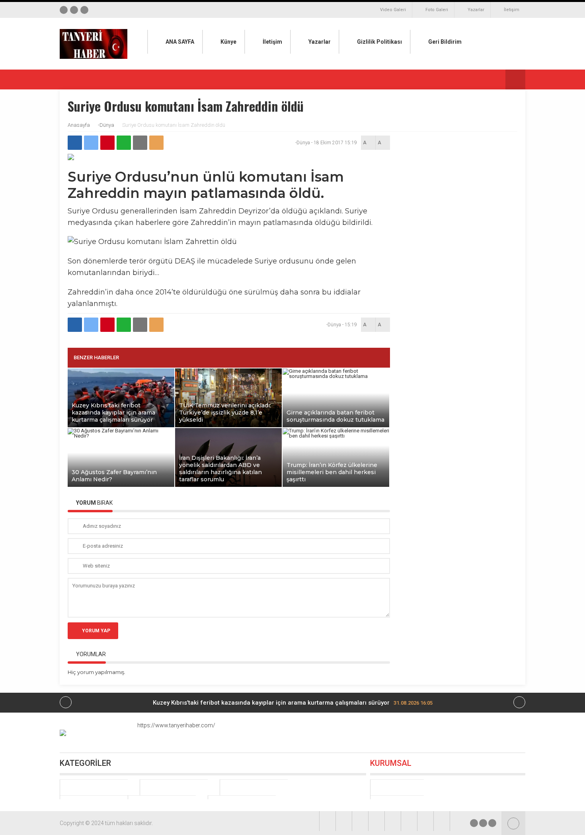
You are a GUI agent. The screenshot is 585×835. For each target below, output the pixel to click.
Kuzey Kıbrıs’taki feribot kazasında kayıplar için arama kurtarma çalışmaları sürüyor (293, 702)
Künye (228, 42)
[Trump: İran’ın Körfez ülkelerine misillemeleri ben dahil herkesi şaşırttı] (336, 436)
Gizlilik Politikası (379, 42)
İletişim (511, 9)
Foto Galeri (436, 9)
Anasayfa (79, 125)
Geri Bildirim (445, 42)
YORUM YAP (96, 631)
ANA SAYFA (180, 42)
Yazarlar (476, 9)
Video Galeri (393, 9)
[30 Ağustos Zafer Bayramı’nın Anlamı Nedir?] (121, 436)
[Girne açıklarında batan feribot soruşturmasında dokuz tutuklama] (336, 376)
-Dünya (106, 125)
